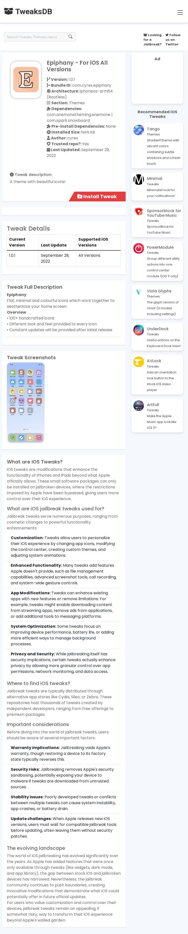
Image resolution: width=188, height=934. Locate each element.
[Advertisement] (157, 83)
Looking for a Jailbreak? (152, 39)
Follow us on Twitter (172, 39)
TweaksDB (32, 11)
